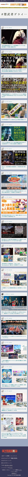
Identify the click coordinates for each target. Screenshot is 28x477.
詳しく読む (25, 7)
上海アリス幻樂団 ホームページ (5, 0)
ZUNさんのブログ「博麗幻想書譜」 (19, 0)
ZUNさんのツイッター (3, 1)
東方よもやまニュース (17, 1)
